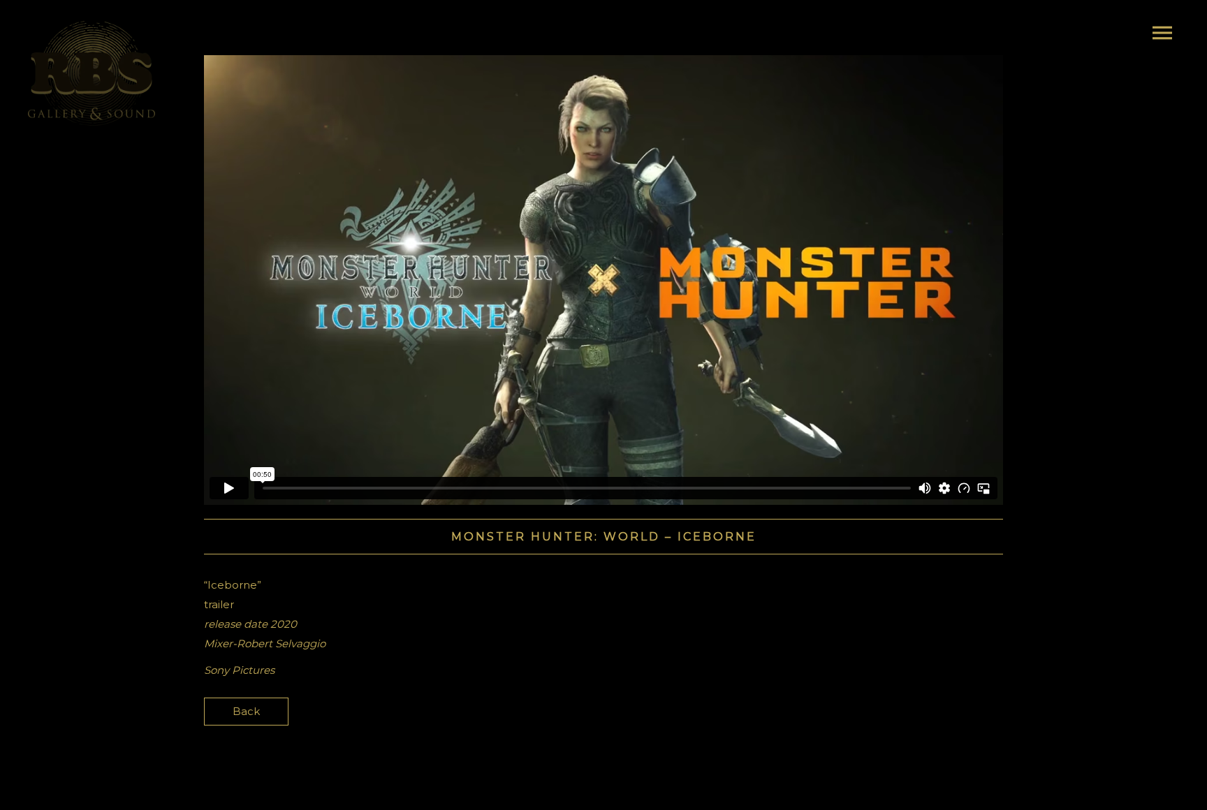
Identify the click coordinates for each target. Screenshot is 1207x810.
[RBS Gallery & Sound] (91, 73)
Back (246, 711)
